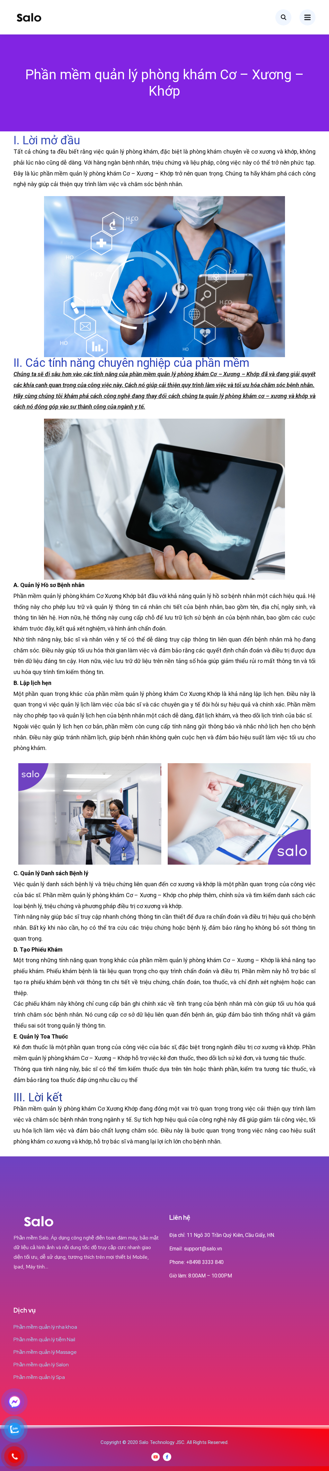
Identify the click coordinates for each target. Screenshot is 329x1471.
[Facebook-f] (167, 1457)
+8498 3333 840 (205, 1262)
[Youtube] (155, 1457)
